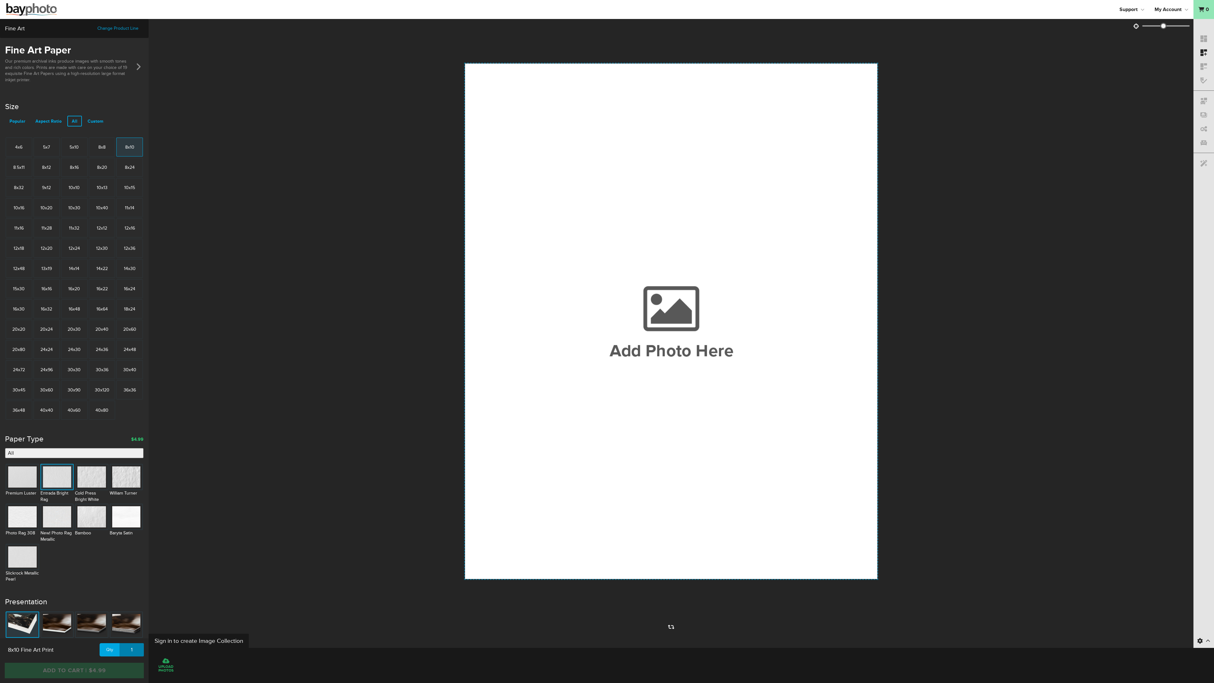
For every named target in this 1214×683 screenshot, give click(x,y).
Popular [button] (17, 121)
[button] (1203, 9)
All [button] (74, 121)
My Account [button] (1168, 9)
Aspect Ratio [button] (48, 121)
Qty (109, 649)
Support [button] (1128, 9)
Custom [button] (95, 121)
